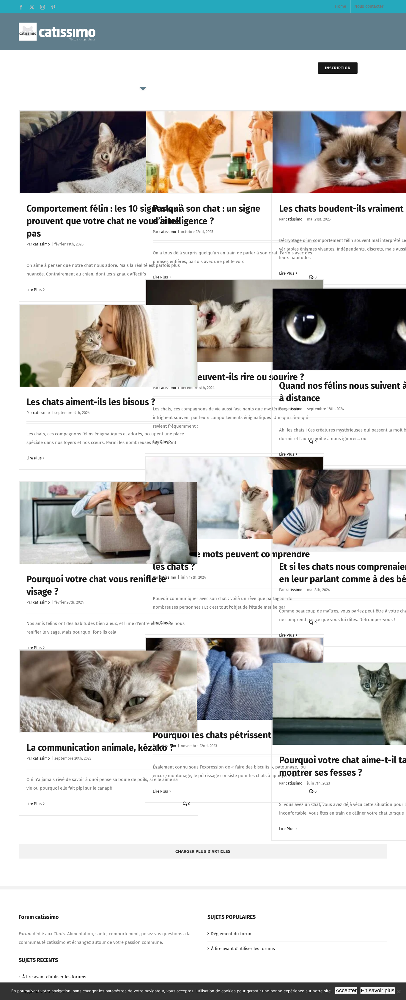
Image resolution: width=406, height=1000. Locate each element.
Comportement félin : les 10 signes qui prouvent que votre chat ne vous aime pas (103, 221)
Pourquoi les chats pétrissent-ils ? (221, 735)
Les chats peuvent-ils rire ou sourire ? (228, 377)
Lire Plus (34, 289)
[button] (372, 68)
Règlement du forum (232, 933)
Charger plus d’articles (203, 851)
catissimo (41, 244)
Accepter (346, 990)
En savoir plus (377, 990)
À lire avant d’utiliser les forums (243, 948)
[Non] (399, 991)
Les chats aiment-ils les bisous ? (90, 402)
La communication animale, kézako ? (100, 747)
